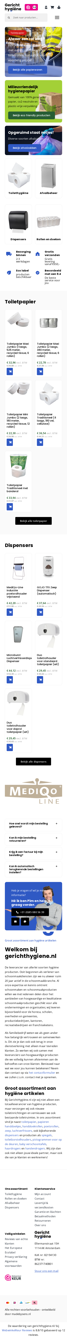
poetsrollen (51, 1126)
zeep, (8, 1130)
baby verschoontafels (33, 1144)
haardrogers (13, 1148)
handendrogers (35, 1148)
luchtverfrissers (22, 1130)
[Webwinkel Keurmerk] (18, 1278)
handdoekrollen (32, 1126)
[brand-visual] (43, 1232)
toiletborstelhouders (18, 1139)
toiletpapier (28, 1122)
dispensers (12, 1135)
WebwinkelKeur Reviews (17, 1330)
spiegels (47, 1135)
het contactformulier (42, 1072)
